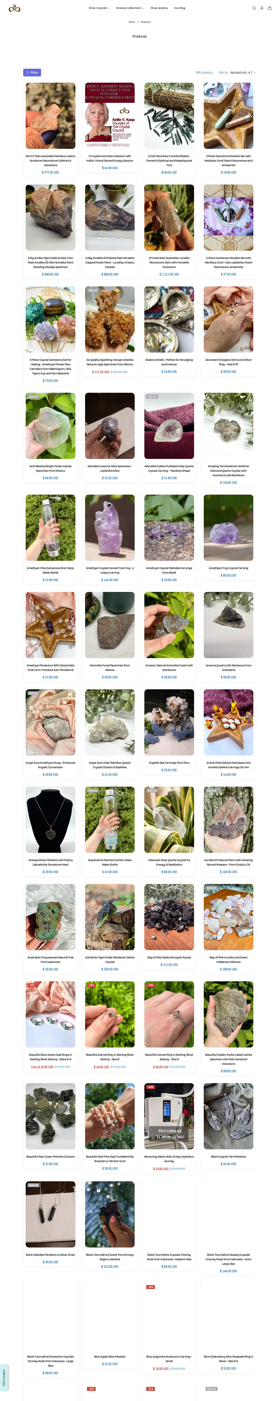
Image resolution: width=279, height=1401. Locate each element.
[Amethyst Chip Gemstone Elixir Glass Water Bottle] (50, 528)
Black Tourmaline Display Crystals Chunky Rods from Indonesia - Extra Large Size (228, 1259)
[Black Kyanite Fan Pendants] (228, 1116)
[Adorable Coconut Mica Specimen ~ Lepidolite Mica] (110, 426)
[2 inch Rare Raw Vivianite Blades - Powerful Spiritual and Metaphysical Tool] (169, 116)
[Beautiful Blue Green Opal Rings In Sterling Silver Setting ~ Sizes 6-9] (50, 1014)
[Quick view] (70, 91)
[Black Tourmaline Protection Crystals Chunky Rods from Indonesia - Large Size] (50, 1316)
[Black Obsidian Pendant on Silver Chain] (50, 1214)
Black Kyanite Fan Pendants (228, 1156)
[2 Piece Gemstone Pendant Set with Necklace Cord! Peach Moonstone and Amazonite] (228, 116)
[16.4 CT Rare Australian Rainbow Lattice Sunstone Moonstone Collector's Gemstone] (50, 116)
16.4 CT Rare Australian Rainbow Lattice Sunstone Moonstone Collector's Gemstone (50, 160)
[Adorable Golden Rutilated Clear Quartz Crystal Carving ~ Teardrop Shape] (169, 426)
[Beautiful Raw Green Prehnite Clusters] (50, 1116)
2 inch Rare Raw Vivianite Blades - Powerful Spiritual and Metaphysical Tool (169, 160)
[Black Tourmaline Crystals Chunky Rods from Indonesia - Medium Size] (169, 1214)
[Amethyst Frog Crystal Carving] (228, 528)
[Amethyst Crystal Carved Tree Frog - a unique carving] (110, 528)
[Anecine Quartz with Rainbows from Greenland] (228, 625)
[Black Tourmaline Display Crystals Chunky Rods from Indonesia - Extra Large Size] (228, 1214)
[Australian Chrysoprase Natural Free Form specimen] (50, 917)
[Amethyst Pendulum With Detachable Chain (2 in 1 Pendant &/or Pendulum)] (50, 625)
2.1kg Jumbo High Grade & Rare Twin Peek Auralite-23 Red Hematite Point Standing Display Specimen (50, 262)
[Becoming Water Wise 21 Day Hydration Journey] (169, 1116)
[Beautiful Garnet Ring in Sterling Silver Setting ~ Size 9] (169, 1014)
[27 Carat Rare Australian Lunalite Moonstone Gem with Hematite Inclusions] (169, 218)
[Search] (254, 8)
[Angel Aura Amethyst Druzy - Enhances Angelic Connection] (50, 722)
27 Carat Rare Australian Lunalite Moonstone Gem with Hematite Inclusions (169, 262)
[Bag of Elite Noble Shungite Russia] (169, 917)
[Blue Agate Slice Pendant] (110, 1316)
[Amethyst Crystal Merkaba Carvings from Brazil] (169, 528)
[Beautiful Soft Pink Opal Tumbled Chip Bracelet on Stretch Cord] (110, 1116)
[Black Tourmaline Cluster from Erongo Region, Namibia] (110, 1214)
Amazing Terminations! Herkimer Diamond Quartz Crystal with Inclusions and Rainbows (228, 470)
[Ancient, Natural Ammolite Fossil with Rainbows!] (169, 625)
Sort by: (223, 72)
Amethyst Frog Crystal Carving (228, 568)
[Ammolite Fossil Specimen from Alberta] (110, 625)
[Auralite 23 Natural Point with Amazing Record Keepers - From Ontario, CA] (228, 820)
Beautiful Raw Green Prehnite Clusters (50, 1156)
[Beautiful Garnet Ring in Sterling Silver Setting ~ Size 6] (110, 1014)
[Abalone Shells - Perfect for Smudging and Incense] (169, 319)
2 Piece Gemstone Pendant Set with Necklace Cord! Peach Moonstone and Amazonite (228, 160)
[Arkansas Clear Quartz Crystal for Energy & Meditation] (169, 820)
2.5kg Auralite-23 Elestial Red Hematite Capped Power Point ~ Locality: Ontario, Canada (109, 262)
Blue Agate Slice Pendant (110, 1356)
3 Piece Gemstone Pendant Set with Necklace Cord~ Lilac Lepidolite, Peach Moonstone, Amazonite (228, 262)
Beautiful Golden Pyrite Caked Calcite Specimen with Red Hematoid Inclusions (228, 1059)
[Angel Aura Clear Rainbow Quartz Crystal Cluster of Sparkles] (110, 722)
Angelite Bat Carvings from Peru (169, 763)
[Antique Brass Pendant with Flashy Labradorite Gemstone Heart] (50, 820)
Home (132, 22)
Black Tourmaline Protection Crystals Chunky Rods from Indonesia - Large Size (50, 1361)
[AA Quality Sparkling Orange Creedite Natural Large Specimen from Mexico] (110, 319)
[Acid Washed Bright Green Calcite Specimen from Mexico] (50, 426)
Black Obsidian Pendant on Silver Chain (50, 1255)
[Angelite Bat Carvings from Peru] (169, 722)
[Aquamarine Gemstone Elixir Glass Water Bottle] (110, 820)
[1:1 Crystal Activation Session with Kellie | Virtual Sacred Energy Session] (110, 116)
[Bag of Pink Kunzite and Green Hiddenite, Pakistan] (228, 917)
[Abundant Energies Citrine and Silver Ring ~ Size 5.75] (228, 319)
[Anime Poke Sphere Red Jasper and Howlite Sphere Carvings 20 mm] (228, 722)
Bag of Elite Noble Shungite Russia (169, 957)
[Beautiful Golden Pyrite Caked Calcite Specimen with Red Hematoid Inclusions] (228, 1014)
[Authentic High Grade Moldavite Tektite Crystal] (110, 917)
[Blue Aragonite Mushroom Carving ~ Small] (169, 1316)
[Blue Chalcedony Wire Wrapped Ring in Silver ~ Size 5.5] (228, 1316)
